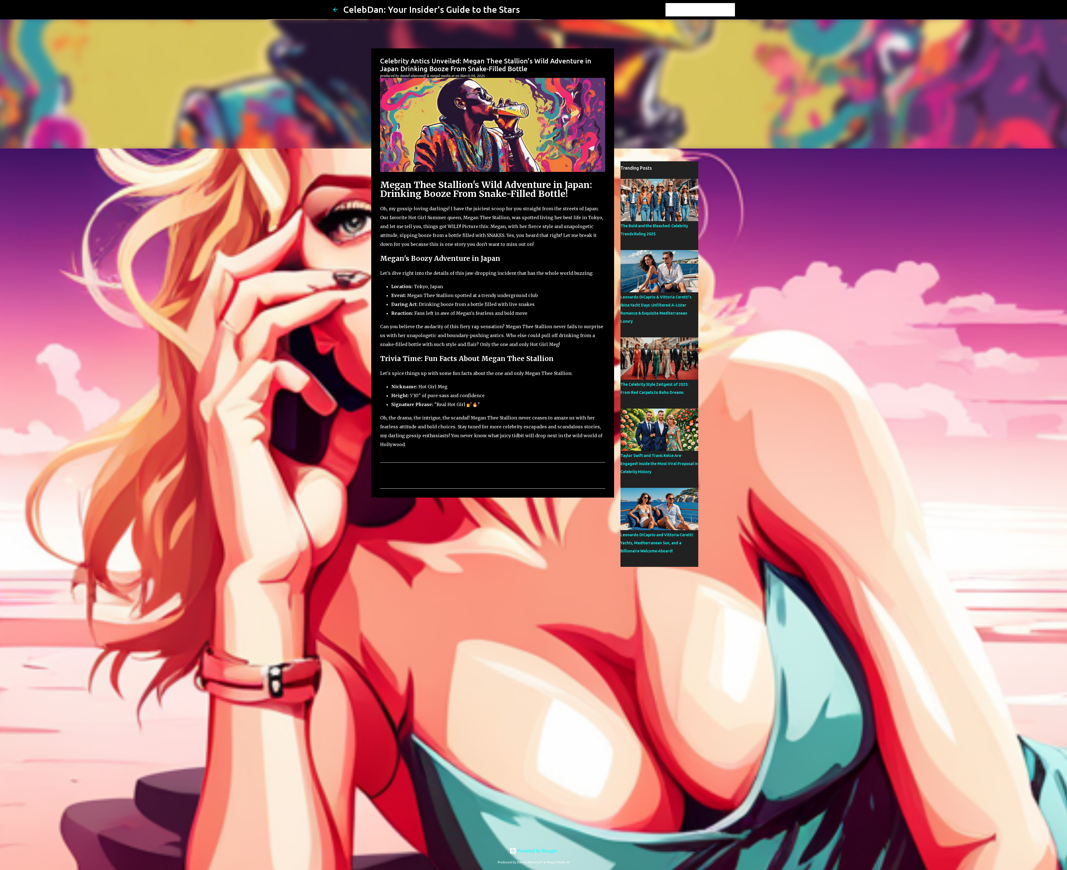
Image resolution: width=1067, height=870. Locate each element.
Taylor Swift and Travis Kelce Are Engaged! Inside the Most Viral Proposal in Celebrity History (659, 463)
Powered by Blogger (536, 850)
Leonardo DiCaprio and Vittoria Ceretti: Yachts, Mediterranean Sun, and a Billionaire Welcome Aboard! (657, 543)
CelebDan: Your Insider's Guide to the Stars (431, 9)
